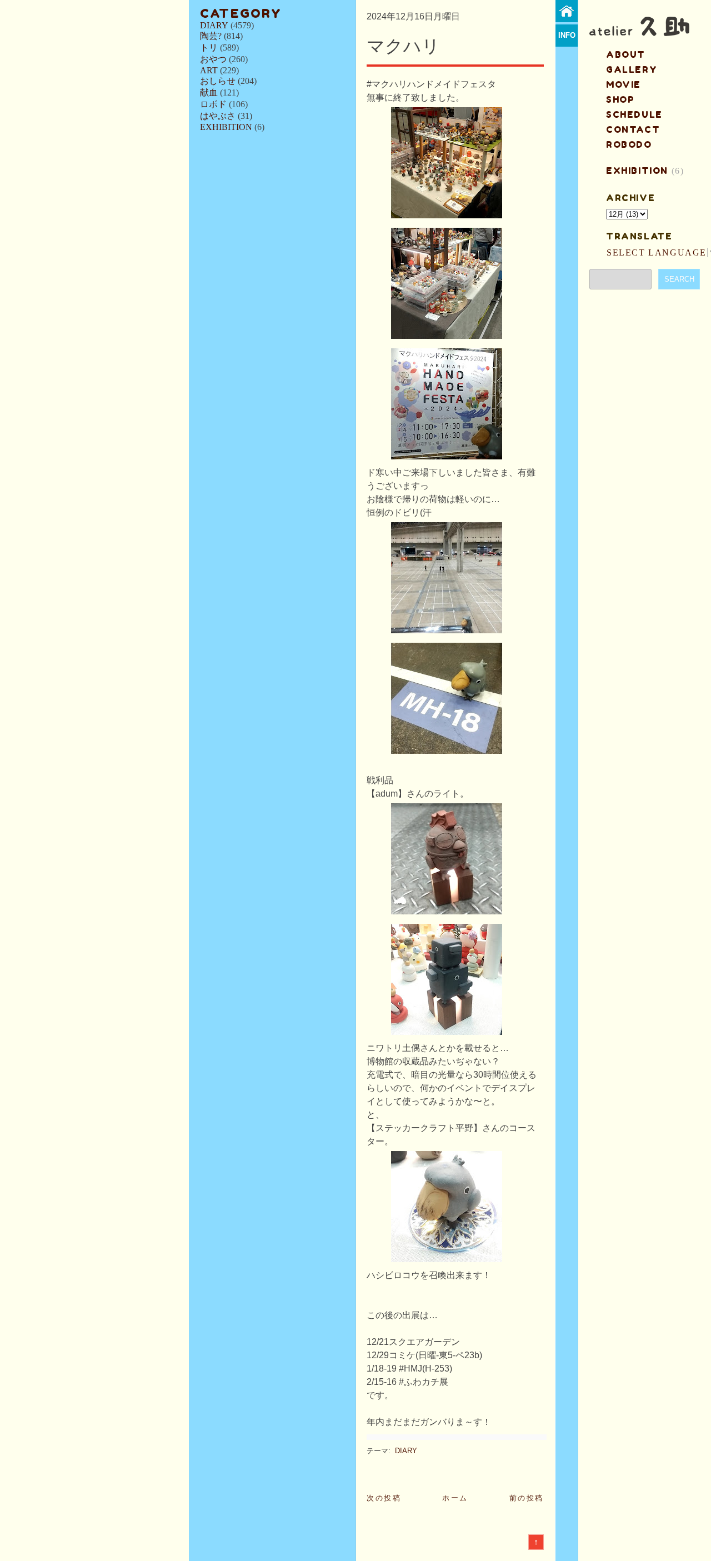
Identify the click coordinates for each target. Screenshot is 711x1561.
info (566, 35)
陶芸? (211, 36)
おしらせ (218, 81)
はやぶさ (218, 116)
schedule (634, 114)
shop (620, 99)
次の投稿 (384, 1498)
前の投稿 (526, 1498)
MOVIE (623, 84)
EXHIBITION (226, 127)
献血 (209, 92)
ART (209, 70)
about (625, 54)
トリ (209, 47)
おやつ (213, 59)
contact (633, 129)
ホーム (455, 1498)
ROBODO (629, 144)
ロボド (213, 104)
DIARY (214, 25)
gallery (631, 69)
